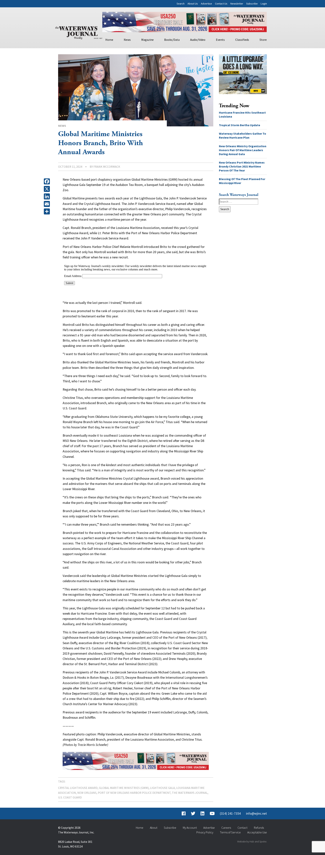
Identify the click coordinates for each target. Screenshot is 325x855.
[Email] (47, 204)
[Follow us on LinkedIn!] (202, 813)
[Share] (47, 211)
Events (220, 40)
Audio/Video (197, 40)
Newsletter (236, 3)
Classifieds (242, 40)
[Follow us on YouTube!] (212, 813)
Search (181, 3)
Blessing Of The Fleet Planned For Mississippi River (242, 181)
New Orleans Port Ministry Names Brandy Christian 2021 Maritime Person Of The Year (242, 166)
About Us (193, 3)
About (153, 827)
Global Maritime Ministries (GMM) (124, 788)
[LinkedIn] (47, 196)
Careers (226, 827)
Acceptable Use (257, 832)
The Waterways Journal (190, 793)
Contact (242, 827)
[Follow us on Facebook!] (184, 813)
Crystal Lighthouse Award (78, 788)
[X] (47, 189)
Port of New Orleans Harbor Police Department (134, 793)
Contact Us (221, 3)
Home (109, 40)
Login (264, 3)
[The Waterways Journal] (78, 32)
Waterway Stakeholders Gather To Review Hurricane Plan (242, 135)
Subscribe (252, 3)
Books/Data (172, 40)
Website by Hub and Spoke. (252, 841)
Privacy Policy (204, 832)
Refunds (259, 827)
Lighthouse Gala (162, 788)
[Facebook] (47, 181)
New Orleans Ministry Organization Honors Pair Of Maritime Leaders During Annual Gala (242, 150)
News (127, 40)
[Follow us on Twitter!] (193, 813)
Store (263, 40)
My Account (190, 827)
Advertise (206, 3)
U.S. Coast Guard (70, 797)
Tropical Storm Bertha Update (239, 125)
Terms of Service (230, 832)
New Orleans (86, 793)
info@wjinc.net (256, 813)
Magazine (147, 40)
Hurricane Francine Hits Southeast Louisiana (242, 114)
